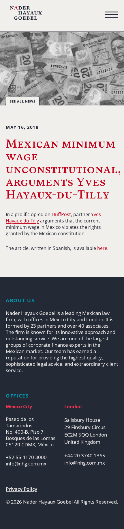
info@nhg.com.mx (26, 464)
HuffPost (61, 214)
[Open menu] (111, 15)
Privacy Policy (21, 489)
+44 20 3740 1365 (84, 455)
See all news (22, 101)
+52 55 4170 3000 (26, 457)
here (102, 248)
